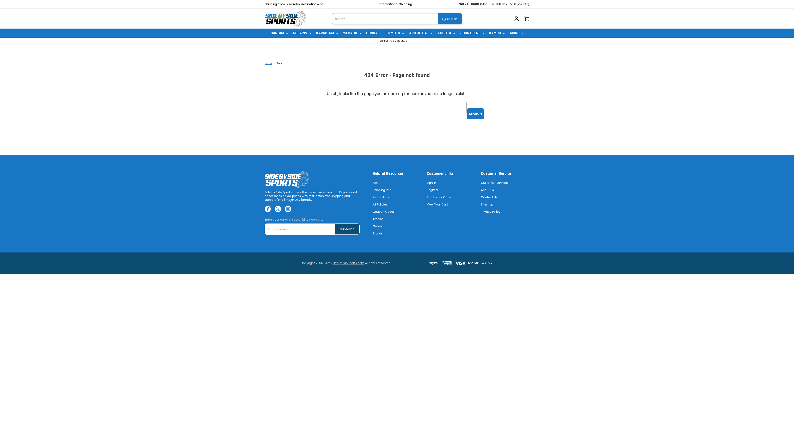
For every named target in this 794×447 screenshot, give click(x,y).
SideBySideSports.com (348, 263)
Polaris (300, 33)
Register (432, 190)
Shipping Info (382, 190)
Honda (372, 33)
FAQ (376, 183)
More (515, 33)
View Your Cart (437, 204)
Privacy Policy (490, 212)
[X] (278, 209)
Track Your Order (439, 197)
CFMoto (393, 33)
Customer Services (494, 183)
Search (452, 19)
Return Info (381, 197)
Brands (378, 233)
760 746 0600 (468, 4)
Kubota (445, 33)
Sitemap (487, 204)
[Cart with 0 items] (526, 18)
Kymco (495, 33)
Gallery (378, 226)
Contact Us (489, 197)
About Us (487, 190)
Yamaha (350, 33)
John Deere (470, 33)
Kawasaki (325, 33)
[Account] (516, 18)
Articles (378, 219)
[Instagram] (288, 209)
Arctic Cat (419, 33)
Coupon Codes (384, 212)
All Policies (380, 204)
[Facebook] (268, 209)
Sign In (431, 183)
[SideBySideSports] (285, 18)
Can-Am (278, 33)
